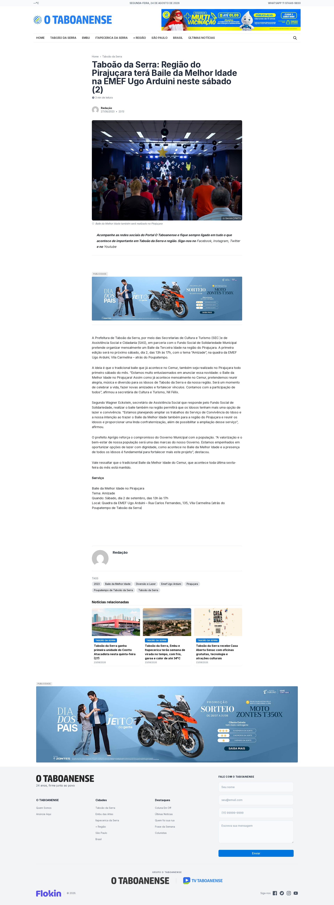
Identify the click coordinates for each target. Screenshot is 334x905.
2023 (97, 583)
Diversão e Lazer (146, 583)
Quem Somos (43, 807)
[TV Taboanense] (203, 880)
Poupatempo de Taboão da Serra (113, 590)
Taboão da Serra (63, 37)
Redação (106, 107)
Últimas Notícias (201, 37)
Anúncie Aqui (43, 814)
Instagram (220, 241)
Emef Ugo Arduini (171, 583)
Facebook (204, 241)
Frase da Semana (165, 826)
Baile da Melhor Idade (117, 583)
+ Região (139, 37)
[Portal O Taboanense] (140, 880)
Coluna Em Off (163, 807)
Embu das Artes (104, 814)
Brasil (178, 37)
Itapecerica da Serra (111, 37)
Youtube (110, 246)
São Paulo (160, 37)
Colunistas (161, 832)
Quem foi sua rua (164, 820)
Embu (86, 37)
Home (40, 37)
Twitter (235, 241)
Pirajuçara (192, 583)
